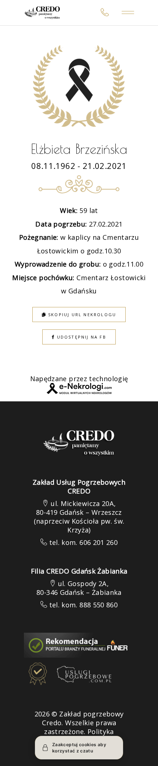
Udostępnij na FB (80, 337)
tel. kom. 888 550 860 (83, 604)
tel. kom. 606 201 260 (83, 542)
